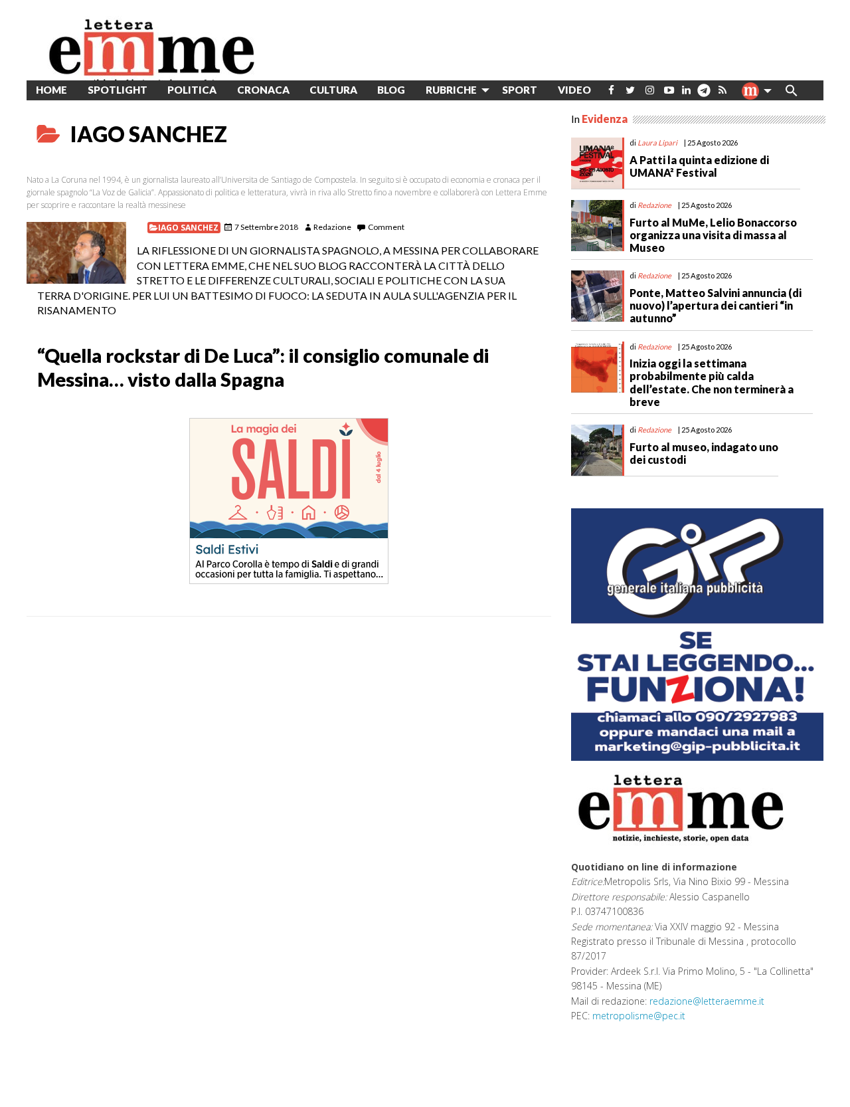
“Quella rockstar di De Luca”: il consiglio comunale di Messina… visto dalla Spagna (263, 367)
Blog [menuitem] (391, 90)
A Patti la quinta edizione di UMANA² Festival (699, 166)
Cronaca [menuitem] (263, 90)
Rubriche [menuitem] (451, 90)
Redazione (332, 227)
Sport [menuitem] (519, 90)
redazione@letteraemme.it (706, 1001)
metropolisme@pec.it (638, 1015)
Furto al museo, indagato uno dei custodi (704, 453)
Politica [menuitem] (191, 90)
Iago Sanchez (188, 227)
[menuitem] (611, 90)
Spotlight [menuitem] (117, 90)
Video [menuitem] (574, 90)
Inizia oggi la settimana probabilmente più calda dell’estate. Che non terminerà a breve (712, 382)
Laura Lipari (657, 142)
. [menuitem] (703, 95)
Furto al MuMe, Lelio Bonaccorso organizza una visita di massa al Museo (713, 235)
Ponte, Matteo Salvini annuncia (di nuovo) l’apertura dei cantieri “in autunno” (716, 305)
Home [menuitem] (51, 90)
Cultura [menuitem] (333, 90)
